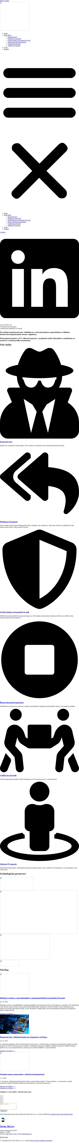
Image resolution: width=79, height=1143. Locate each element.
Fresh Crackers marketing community (41, 1140)
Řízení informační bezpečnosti (17, 42)
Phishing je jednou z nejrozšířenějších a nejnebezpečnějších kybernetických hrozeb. (32, 998)
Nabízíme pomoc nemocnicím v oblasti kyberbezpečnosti (22, 1074)
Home (6, 33)
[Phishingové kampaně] (39, 518)
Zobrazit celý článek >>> (7, 1013)
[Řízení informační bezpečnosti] (39, 699)
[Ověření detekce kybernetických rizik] (39, 608)
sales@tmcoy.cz (27, 1134)
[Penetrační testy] (39, 438)
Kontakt (6, 49)
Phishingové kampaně (14, 39)
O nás (5, 47)
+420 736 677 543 (11, 1134)
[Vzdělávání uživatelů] (39, 772)
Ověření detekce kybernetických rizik (19, 40)
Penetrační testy (12, 37)
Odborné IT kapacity (14, 46)
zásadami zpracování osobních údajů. (61, 1114)
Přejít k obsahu (4, 1)
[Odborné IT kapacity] (39, 860)
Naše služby (7, 35)
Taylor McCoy (7, 1126)
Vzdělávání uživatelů (14, 44)
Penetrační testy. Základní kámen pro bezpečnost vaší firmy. (23, 1037)
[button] (39, 131)
